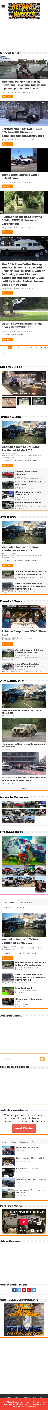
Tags (33, 1142)
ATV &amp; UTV (12, 680)
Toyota (23, 671)
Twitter (34, 1398)
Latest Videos (11, 367)
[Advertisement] (24, 33)
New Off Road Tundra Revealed (28, 1169)
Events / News (15, 455)
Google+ (7, 1398)
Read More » (7, 97)
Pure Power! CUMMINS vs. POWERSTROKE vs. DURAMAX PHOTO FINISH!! (30, 586)
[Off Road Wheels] (24, 10)
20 (31, 347)
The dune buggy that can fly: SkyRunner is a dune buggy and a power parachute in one (24, 85)
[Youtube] (29, 1290)
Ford (18, 489)
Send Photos (24, 1128)
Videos (19, 92)
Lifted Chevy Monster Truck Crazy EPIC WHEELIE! (22, 325)
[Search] (42, 1059)
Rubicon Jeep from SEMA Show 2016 (30, 1158)
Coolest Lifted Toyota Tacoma (27, 1147)
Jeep (30, 638)
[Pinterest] (24, 1290)
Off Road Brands (26, 455)
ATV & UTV (6, 455)
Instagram (26, 1398)
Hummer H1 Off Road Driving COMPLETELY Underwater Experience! (22, 220)
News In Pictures (14, 797)
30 (36, 347)
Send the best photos (23, 1118)
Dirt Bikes (20, 907)
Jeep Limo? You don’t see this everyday (31, 1179)
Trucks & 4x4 (10, 417)
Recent (4, 1142)
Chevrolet (20, 478)
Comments (24, 1142)
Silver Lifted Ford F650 (28, 502)
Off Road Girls (11, 832)
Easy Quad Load (23, 988)
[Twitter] (19, 1290)
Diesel (19, 507)
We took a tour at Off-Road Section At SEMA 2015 (20, 448)
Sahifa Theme (7, 1402)
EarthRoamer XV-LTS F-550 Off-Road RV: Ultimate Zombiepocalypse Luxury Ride (23, 133)
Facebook (16, 1398)
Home (41, 1398)
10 (26, 347)
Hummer (41, 577)
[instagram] (33, 1290)
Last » (4, 353)
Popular (14, 1142)
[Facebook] (14, 1290)
